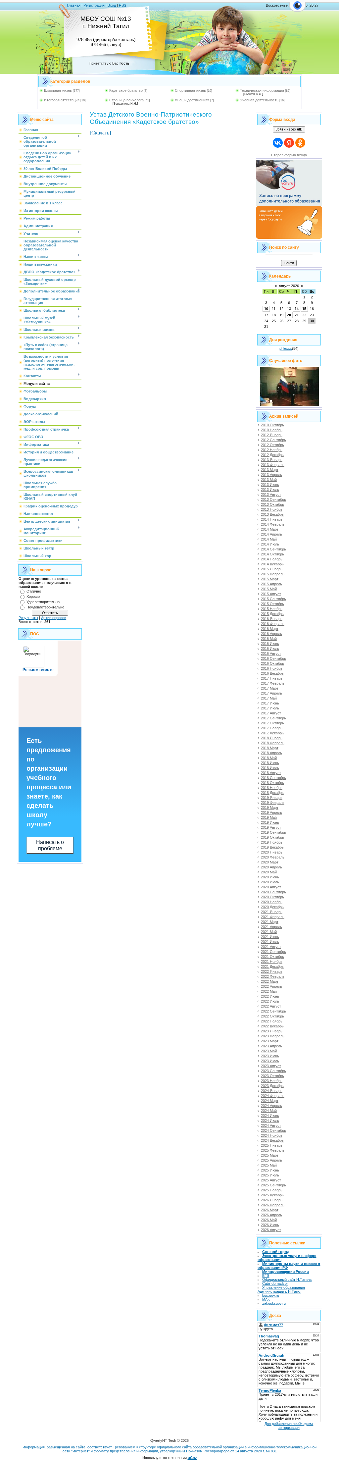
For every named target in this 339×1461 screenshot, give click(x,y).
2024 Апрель (271, 1106)
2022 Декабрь (272, 1026)
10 (266, 309)
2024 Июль (270, 1120)
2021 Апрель (271, 927)
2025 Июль (270, 1175)
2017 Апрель (271, 693)
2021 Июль (270, 942)
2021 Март (269, 922)
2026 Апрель (271, 1215)
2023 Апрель (271, 1046)
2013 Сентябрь (273, 499)
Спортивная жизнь (190, 90)
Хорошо (33, 597)
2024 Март (269, 1101)
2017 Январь (271, 678)
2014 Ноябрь (271, 559)
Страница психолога (126, 100)
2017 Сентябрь (273, 718)
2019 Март (269, 807)
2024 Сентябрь (273, 1130)
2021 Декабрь (272, 966)
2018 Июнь (270, 763)
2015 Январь (271, 569)
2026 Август (271, 1230)
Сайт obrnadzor (275, 1283)
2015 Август (271, 594)
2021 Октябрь (272, 957)
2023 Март (269, 1041)
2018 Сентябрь (273, 778)
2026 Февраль (272, 1205)
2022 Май (269, 991)
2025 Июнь (270, 1170)
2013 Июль (270, 490)
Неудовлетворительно (45, 607)
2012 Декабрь (272, 455)
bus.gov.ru (270, 1295)
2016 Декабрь (272, 673)
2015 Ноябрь (271, 609)
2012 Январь (271, 435)
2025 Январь (271, 1145)
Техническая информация (262, 90)
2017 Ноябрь (271, 728)
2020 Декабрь (272, 907)
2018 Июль (270, 768)
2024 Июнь (270, 1116)
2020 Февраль (272, 857)
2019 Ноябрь (271, 842)
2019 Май (269, 817)
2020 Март (269, 862)
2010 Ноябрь (271, 430)
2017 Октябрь (272, 723)
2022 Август (271, 1006)
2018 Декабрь (272, 793)
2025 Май (269, 1165)
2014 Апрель (271, 534)
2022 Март (269, 981)
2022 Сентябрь (273, 1011)
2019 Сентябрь (273, 832)
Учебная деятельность (259, 100)
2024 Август (271, 1125)
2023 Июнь (270, 1056)
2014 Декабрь (272, 564)
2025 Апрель (271, 1160)
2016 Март (269, 629)
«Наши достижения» (192, 100)
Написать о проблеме (50, 845)
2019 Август (271, 827)
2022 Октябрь (272, 1016)
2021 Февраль (272, 917)
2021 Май (269, 932)
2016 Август (271, 653)
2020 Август (271, 887)
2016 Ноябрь (271, 668)
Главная (73, 5)
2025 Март (269, 1155)
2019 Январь (271, 798)
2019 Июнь (270, 822)
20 (289, 315)
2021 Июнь (270, 937)
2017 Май (269, 698)
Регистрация (94, 5)
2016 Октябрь (272, 663)
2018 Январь (271, 738)
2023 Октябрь (272, 1076)
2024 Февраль (272, 1096)
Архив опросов (53, 618)
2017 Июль (270, 708)
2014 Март (269, 529)
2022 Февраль (272, 976)
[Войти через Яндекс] (289, 143)
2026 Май (269, 1220)
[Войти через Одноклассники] (300, 143)
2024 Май (269, 1111)
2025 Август (271, 1180)
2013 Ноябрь (271, 509)
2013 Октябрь (272, 504)
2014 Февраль (272, 524)
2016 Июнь (270, 644)
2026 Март (269, 1210)
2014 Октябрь (272, 554)
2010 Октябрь (272, 425)
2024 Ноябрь (271, 1135)
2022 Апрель (271, 986)
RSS (122, 5)
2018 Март (269, 748)
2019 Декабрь (272, 847)
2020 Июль (270, 882)
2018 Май (269, 758)
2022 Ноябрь (271, 1021)
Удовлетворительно (43, 602)
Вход (112, 5)
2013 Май (269, 480)
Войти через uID (289, 129)
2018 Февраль (272, 743)
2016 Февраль (272, 624)
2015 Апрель (271, 584)
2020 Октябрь (272, 897)
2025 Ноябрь (271, 1190)
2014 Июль (270, 544)
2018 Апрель (271, 753)
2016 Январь (271, 619)
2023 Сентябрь (273, 1071)
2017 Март (269, 688)
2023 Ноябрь (271, 1081)
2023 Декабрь (272, 1086)
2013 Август (271, 494)
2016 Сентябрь (273, 658)
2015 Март (269, 579)
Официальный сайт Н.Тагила (287, 1279)
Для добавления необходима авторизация (289, 1426)
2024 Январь (271, 1091)
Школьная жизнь (58, 90)
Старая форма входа (289, 155)
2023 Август (271, 1066)
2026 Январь (271, 1200)
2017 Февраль (272, 683)
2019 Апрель (271, 812)
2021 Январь (271, 912)
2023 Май (269, 1051)
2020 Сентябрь (273, 892)
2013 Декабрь (272, 514)
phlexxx (285, 348)
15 (304, 309)
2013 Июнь (270, 485)
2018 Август (271, 773)
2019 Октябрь (272, 837)
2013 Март (269, 470)
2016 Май (269, 639)
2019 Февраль (272, 803)
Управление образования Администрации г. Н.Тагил (281, 1289)
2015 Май (269, 589)
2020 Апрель (271, 867)
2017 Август (271, 713)
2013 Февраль (272, 465)
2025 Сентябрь (273, 1185)
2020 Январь (271, 852)
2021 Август (271, 947)
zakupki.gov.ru (274, 1303)
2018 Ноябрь (271, 788)
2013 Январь (271, 460)
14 (297, 309)
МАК (265, 1299)
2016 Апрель (271, 634)
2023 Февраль (272, 1036)
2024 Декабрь (272, 1140)
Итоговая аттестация (61, 100)
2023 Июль (270, 1061)
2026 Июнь (270, 1225)
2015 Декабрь (272, 614)
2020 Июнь (270, 877)
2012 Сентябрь (273, 440)
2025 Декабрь (272, 1195)
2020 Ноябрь (271, 902)
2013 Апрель (271, 475)
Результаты (28, 618)
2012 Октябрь (272, 445)
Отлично (33, 591)
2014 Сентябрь (273, 549)
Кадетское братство (126, 90)
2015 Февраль (272, 574)
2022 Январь (271, 971)
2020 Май (269, 872)
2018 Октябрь (272, 783)
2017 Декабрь (272, 733)
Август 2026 (289, 286)
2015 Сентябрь (273, 599)
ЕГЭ (265, 1276)
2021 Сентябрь (273, 952)
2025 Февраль (272, 1150)
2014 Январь (271, 519)
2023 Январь (271, 1031)
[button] (297, 9)
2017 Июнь (270, 703)
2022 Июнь (270, 996)
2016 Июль (270, 649)
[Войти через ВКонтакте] (278, 143)
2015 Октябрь (272, 604)
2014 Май (269, 539)
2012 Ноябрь (271, 450)
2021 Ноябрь (271, 962)
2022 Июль (270, 1001)
